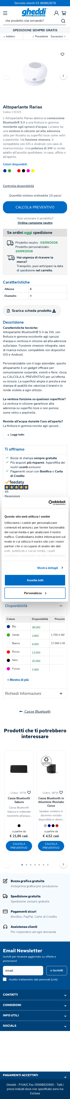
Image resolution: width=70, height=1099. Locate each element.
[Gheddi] (34, 12)
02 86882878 (46, 3)
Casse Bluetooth (37, 711)
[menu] (5, 13)
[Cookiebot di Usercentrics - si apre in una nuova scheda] (49, 502)
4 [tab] (35, 865)
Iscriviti (57, 970)
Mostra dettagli (47, 567)
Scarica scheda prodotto (31, 310)
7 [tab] (48, 865)
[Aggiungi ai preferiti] (62, 54)
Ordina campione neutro (35, 223)
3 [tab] (31, 865)
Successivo (57, 36)
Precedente (41, 36)
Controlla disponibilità (18, 186)
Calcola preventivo (35, 207)
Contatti (10, 995)
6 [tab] (44, 865)
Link (54, 979)
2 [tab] (26, 865)
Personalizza (33, 593)
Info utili (11, 1015)
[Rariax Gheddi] (35, 72)
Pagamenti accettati (20, 1075)
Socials (9, 1026)
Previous (6, 75)
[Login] (56, 13)
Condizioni (12, 1005)
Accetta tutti (35, 580)
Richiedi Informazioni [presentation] (23, 693)
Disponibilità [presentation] (16, 605)
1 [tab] (22, 865)
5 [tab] (39, 865)
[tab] (35, 606)
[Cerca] (63, 20)
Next (63, 75)
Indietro (10, 36)
